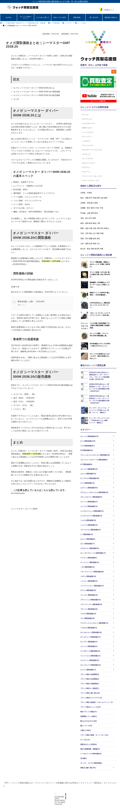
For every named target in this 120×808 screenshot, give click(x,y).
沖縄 (101, 249)
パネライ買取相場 (88, 576)
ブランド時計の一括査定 (89, 688)
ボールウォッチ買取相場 (90, 637)
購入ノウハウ (86, 726)
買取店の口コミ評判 (88, 744)
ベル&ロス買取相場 (88, 628)
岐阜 (90, 223)
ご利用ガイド (108, 10)
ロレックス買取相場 (89, 436)
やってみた (85, 740)
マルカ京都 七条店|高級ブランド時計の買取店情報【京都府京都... (100, 325)
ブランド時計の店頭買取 (89, 674)
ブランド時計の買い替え (90, 693)
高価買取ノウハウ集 (88, 716)
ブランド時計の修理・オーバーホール (94, 735)
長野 (92, 213)
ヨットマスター (88, 158)
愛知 (94, 223)
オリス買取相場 (87, 483)
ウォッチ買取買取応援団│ (42, 1)
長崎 (94, 243)
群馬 (96, 203)
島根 (102, 233)
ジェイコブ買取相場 (89, 506)
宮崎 (92, 249)
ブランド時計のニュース (90, 707)
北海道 (89, 193)
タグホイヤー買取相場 (89, 548)
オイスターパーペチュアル (92, 150)
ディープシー (87, 136)
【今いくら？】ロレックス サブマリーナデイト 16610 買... (100, 314)
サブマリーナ (87, 119)
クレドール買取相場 (89, 502)
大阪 (94, 228)
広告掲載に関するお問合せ (67, 783)
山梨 (88, 213)
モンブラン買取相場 (89, 642)
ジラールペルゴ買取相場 (90, 530)
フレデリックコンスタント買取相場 (94, 623)
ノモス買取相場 (87, 567)
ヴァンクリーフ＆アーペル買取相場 (93, 460)
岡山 (90, 233)
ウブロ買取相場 (87, 446)
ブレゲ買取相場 (87, 618)
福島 (105, 198)
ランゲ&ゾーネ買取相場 (90, 651)
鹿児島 (96, 249)
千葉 (101, 208)
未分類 (83, 758)
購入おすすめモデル (88, 721)
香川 (87, 238)
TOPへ (7, 783)
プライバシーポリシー (44, 783)
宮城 (94, 198)
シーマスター (18, 509)
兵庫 (98, 228)
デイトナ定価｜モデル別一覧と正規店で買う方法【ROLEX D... (100, 274)
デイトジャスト (88, 145)
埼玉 (97, 208)
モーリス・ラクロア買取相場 (91, 763)
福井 (94, 218)
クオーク (23, 304)
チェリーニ (86, 171)
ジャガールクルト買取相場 (91, 516)
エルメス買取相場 (88, 474)
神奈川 (93, 208)
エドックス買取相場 (89, 469)
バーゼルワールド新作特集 (90, 754)
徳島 (94, 238)
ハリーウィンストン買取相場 (92, 586)
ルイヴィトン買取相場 (89, 660)
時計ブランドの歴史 (88, 712)
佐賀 (90, 243)
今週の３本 (85, 730)
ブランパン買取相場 (89, 609)
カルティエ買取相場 (89, 488)
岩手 (90, 198)
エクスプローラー (88, 123)
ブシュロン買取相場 (89, 595)
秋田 (98, 198)
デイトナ (85, 114)
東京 (88, 208)
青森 (87, 198)
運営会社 (98, 783)
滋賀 (87, 228)
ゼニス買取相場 (87, 544)
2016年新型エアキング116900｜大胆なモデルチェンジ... (100, 345)
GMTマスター (87, 128)
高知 (98, 238)
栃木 (92, 203)
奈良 (102, 228)
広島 (87, 233)
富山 (87, 218)
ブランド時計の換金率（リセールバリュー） (96, 702)
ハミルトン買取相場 (89, 581)
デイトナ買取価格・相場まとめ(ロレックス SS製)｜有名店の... (100, 264)
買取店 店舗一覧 (88, 768)
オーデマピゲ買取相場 (89, 478)
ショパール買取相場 (89, 525)
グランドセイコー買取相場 (91, 497)
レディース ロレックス (90, 180)
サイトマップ (86, 783)
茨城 (88, 203)
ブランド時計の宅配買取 (89, 684)
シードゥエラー (88, 132)
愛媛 (90, 238)
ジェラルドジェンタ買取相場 (92, 511)
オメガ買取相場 (87, 441)
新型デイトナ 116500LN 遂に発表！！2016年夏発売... (100, 294)
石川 (90, 218)
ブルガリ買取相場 (88, 614)
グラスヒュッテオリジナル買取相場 (94, 492)
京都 (90, 228)
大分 (98, 243)
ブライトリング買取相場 (90, 600)
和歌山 (106, 228)
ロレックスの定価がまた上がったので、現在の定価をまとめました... (100, 356)
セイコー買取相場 (87, 539)
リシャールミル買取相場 (90, 656)
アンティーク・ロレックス (92, 176)
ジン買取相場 (86, 534)
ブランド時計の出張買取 (89, 679)
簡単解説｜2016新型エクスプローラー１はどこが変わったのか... (100, 285)
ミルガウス (86, 141)
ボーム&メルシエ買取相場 (91, 632)
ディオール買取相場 (88, 558)
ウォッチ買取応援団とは (22, 783)
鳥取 (98, 233)
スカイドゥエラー (88, 163)
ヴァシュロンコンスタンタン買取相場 (95, 455)
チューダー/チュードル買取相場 (93, 553)
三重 (98, 223)
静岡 (87, 223)
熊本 (88, 249)
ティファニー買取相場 (89, 562)
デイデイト (86, 167)
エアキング (86, 154)
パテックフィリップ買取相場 (92, 572)
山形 (102, 198)
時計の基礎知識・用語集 (90, 749)
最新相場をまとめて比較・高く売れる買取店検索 (70, 1)
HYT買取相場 (86, 464)
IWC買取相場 (86, 450)
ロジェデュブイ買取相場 (90, 665)
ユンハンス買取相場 (89, 646)
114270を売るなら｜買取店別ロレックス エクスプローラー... (100, 305)
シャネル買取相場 (88, 520)
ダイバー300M (31, 509)
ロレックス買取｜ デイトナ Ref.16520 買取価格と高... (99, 335)
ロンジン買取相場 (88, 670)
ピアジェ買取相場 (88, 590)
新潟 (96, 213)
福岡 (87, 243)
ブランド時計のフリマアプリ (91, 698)
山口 (94, 233)
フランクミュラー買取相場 (91, 604)
